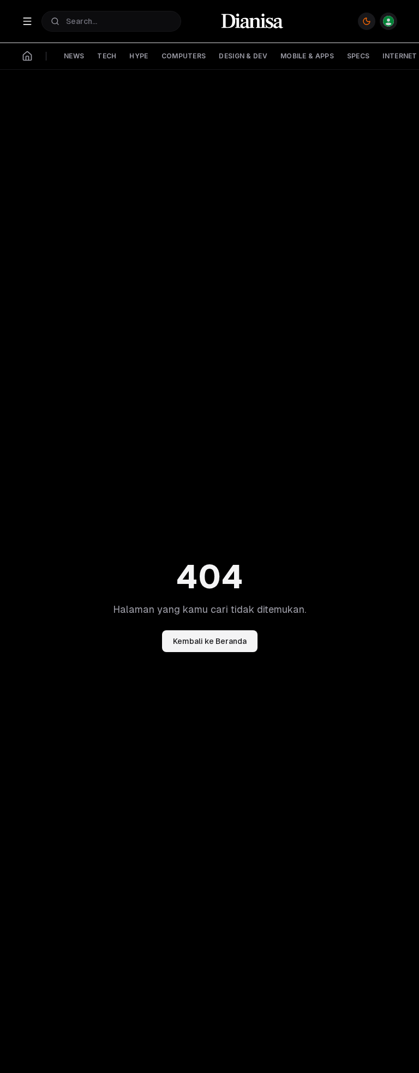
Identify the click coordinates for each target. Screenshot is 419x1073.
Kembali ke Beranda (210, 641)
